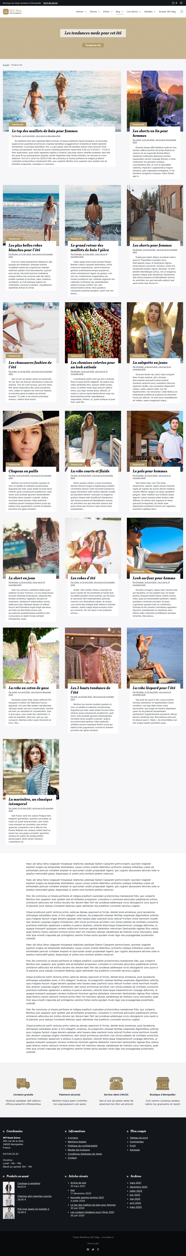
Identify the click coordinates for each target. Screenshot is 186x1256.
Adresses (135, 1149)
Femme (93, 11)
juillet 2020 (136, 1190)
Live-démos (132, 11)
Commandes (137, 1141)
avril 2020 (135, 1203)
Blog (118, 11)
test (72, 1190)
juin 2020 (135, 1194)
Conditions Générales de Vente (85, 1153)
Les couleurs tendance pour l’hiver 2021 (92, 1212)
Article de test (78, 1182)
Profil (133, 1145)
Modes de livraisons (79, 1149)
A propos (73, 1137)
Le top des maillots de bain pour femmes (93, 1204)
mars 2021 (135, 1182)
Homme (79, 11)
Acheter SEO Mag (167, 11)
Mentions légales (77, 1141)
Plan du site (93, 1243)
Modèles (148, 11)
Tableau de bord (139, 1137)
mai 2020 (135, 1198)
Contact (72, 1157)
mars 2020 (136, 1207)
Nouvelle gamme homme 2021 (87, 1197)
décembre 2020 (138, 1186)
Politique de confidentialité (82, 1145)
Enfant (106, 11)
